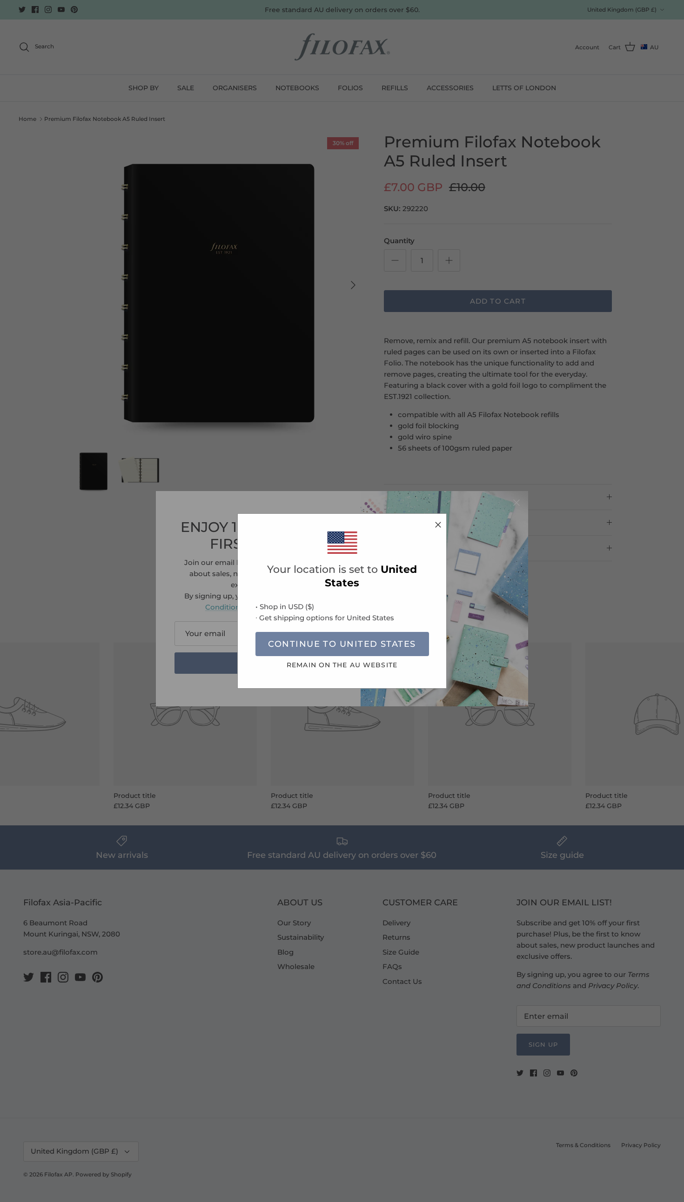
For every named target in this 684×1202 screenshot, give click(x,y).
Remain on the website (342, 665)
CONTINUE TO (342, 644)
